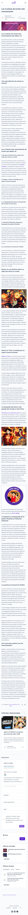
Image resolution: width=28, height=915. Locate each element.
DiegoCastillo (8, 16)
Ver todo (6, 859)
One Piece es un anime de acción (10, 413)
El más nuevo (6, 869)
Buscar (5, 835)
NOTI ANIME (15, 513)
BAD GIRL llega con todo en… (15, 854)
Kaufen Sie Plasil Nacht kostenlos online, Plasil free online (15, 879)
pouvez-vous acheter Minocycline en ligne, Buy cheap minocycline (16, 873)
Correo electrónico (9, 802)
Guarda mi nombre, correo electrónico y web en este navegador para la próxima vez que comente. (14, 819)
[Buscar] (25, 2)
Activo (12, 869)
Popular (18, 869)
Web (5, 809)
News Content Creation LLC (10, 894)
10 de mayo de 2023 (11, 747)
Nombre (6, 795)
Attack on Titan (5, 356)
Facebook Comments (8, 768)
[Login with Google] (5, 774)
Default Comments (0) (9, 766)
